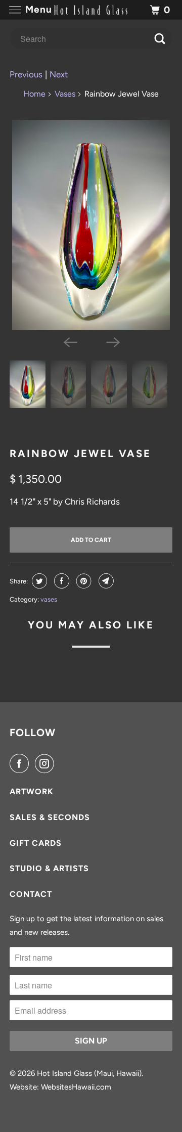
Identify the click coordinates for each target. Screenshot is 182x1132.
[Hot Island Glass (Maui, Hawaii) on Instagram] (46, 764)
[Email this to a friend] (105, 580)
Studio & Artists (49, 868)
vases (48, 599)
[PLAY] (91, 225)
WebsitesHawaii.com (76, 1087)
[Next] (112, 341)
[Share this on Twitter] (38, 580)
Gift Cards (36, 843)
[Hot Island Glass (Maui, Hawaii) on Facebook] (21, 764)
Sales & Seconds (50, 817)
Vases (65, 94)
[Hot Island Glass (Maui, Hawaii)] (91, 10)
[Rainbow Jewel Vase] (91, 225)
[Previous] (70, 341)
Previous (26, 74)
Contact (31, 894)
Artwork (32, 791)
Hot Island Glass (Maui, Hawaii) (89, 1073)
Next (59, 74)
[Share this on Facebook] (60, 580)
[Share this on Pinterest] (83, 580)
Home (34, 94)
